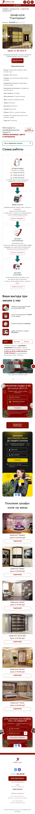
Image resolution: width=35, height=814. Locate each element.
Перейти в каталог (17, 286)
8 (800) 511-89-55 (18, 172)
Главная (5, 9)
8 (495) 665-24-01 (18, 175)
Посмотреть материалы (17, 425)
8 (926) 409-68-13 (18, 178)
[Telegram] (16, 495)
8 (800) (17, 774)
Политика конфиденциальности (12, 809)
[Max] (19, 495)
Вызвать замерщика (17, 218)
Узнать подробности (29, 130)
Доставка (17, 341)
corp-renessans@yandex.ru (17, 782)
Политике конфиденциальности (18, 412)
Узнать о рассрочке (17, 252)
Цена (5, 341)
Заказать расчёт (18, 60)
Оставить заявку (17, 184)
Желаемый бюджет (19, 401)
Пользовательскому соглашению (13, 413)
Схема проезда (17, 789)
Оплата (26, 341)
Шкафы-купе (14, 9)
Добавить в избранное (17, 793)
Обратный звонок (17, 778)
